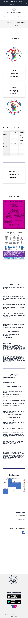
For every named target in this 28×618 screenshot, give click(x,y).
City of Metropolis (8, 22)
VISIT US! (12, 4)
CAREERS (5, 1)
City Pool (15, 25)
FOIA (20, 1)
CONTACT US (13, 1)
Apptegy (17, 616)
